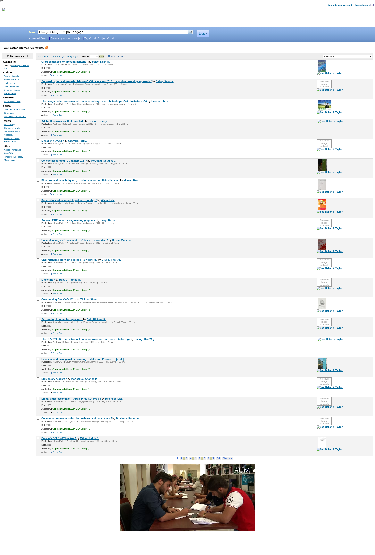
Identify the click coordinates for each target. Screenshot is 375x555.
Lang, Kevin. (108, 220)
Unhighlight (72, 56)
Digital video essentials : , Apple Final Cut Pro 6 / (71, 398)
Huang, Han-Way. (145, 339)
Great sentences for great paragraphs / (64, 61)
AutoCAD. (8, 153)
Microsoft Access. (12, 160)
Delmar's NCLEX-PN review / (59, 438)
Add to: (85, 56)
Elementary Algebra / (54, 378)
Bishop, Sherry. (98, 121)
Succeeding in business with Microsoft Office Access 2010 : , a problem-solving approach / (96, 81)
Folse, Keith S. (101, 61)
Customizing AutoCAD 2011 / (59, 299)
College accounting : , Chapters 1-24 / (64, 160)
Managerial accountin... (15, 131)
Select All (43, 56)
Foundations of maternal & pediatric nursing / (69, 200)
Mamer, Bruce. (132, 180)
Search (33, 32)
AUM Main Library (12, 101)
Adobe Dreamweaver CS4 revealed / (63, 121)
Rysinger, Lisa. (114, 398)
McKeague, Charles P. (84, 378)
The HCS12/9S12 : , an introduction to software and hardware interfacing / (85, 339)
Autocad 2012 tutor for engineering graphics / (69, 220)
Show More (10, 93)
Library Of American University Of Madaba (13, 33)
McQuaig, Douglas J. (103, 160)
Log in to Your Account (340, 5)
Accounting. (9, 124)
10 (218, 458)
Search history (362, 5)
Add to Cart (57, 75)
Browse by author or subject (66, 38)
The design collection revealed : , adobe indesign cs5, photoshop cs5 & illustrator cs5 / (94, 101)
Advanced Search (38, 38)
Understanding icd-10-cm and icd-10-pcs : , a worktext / (74, 240)
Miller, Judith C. (89, 438)
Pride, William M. (12, 86)
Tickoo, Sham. (89, 299)
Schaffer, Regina (12, 90)
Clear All (55, 56)
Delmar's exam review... (15, 109)
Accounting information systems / (62, 319)
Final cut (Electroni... (13, 157)
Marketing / (48, 279)
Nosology (8, 135)
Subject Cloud (106, 38)
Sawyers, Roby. (77, 140)
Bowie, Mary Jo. (121, 240)
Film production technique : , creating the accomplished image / (80, 180)
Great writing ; (10, 113)
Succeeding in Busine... (15, 116)
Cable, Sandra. (165, 81)
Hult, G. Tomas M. (70, 279)
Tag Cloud (90, 38)
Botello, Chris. (160, 101)
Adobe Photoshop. (12, 150)
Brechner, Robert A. (128, 418)
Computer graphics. (13, 128)
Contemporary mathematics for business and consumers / (76, 418)
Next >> (227, 458)
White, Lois (108, 200)
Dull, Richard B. (96, 319)
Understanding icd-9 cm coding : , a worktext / (69, 259)
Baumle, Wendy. (11, 76)
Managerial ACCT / (53, 140)
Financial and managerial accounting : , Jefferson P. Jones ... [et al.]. (82, 359)
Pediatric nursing (12, 138)
